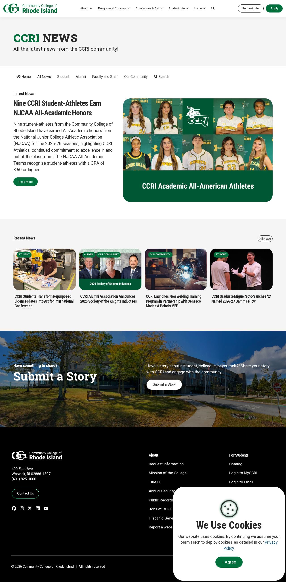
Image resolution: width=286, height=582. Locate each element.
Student (63, 77)
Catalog (235, 464)
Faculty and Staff (105, 77)
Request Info (250, 8)
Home (26, 77)
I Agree (229, 562)
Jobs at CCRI (160, 509)
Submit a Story (164, 384)
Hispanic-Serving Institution (172, 518)
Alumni (81, 77)
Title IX (155, 482)
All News (44, 77)
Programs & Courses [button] (112, 8)
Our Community (135, 77)
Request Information (166, 464)
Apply (274, 8)
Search (163, 77)
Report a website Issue (168, 527)
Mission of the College (168, 473)
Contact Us (25, 493)
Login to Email (241, 482)
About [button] (84, 8)
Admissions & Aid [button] (147, 8)
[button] (212, 8)
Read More (26, 181)
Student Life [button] (177, 8)
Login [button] (198, 8)
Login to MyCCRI (243, 473)
